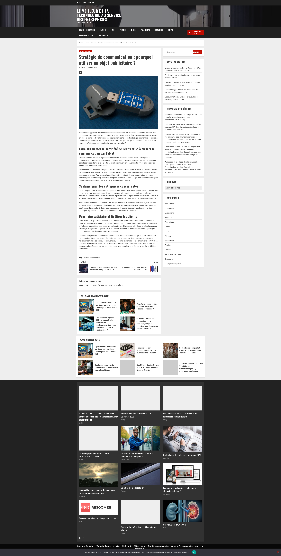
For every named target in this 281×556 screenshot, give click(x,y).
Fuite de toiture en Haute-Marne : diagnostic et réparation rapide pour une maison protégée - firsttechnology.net (183, 137)
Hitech (113, 30)
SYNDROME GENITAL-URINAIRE (174, 524)
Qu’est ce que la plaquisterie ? (132, 487)
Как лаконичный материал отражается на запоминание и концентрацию (180, 415)
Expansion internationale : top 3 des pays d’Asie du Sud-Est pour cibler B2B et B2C (86, 306)
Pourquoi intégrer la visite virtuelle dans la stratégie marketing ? (179, 489)
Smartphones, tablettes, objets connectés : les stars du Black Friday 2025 (183, 169)
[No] (278, 552)
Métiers (133, 30)
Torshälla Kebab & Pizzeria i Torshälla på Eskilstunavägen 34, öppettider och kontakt (170, 367)
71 (83, 538)
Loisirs (170, 30)
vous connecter (94, 285)
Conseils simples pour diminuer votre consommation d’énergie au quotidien (183, 154)
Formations (158, 30)
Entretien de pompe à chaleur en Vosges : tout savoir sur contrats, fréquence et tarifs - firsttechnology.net (182, 149)
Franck (83, 68)
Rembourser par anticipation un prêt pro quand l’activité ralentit (127, 350)
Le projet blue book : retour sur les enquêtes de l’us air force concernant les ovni (97, 492)
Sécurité (168, 250)
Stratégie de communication (92, 257)
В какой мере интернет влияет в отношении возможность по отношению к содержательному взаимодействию (98, 416)
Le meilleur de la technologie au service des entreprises (99, 15)
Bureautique (103, 35)
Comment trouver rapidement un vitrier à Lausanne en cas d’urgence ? (137, 455)
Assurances (169, 204)
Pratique (102, 30)
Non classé (169, 240)
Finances (123, 30)
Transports (145, 30)
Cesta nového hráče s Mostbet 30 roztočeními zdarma (138, 528)
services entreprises (87, 30)
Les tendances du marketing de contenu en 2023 (182, 455)
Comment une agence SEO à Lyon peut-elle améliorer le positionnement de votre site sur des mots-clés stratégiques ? (86, 323)
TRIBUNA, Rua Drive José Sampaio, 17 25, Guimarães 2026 (136, 415)
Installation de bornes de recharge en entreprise (183, 115)
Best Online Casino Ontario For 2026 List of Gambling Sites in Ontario (127, 367)
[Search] (184, 32)
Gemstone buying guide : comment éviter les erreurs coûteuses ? (127, 306)
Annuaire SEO (197, 32)
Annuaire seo (199, 546)
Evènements (170, 213)
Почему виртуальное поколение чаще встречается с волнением (94, 455)
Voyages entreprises (86, 35)
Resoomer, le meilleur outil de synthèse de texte (97, 518)
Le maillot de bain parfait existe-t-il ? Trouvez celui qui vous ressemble (170, 350)
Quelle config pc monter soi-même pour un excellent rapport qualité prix (85, 367)
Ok (194, 552)
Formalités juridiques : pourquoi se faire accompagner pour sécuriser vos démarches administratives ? (127, 323)
